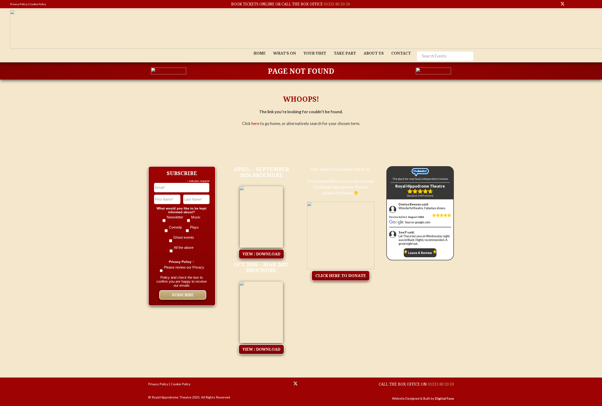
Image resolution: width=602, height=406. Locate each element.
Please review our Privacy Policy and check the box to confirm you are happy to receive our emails (181, 276)
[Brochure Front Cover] (261, 216)
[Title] (545, 4)
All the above (184, 247)
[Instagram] (579, 4)
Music (196, 217)
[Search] (467, 56)
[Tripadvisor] (588, 4)
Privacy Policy (18, 4)
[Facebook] (571, 4)
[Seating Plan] (273, 384)
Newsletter (175, 217)
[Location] (284, 384)
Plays (194, 227)
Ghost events (183, 237)
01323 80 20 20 (337, 4)
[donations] (341, 235)
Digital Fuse (444, 398)
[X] (562, 4)
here (255, 123)
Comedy (175, 227)
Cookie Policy (37, 4)
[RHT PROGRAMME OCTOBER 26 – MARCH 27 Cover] (261, 311)
